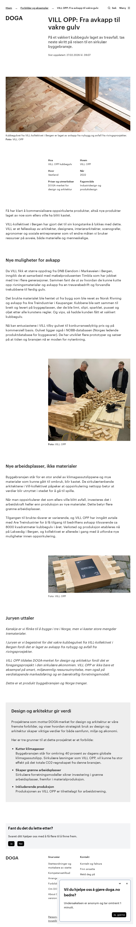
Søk (114, 7)
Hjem (9, 7)
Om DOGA (54, 888)
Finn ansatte (87, 868)
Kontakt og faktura (91, 863)
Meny (122, 7)
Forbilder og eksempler (35, 7)
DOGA (12, 857)
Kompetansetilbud (59, 872)
